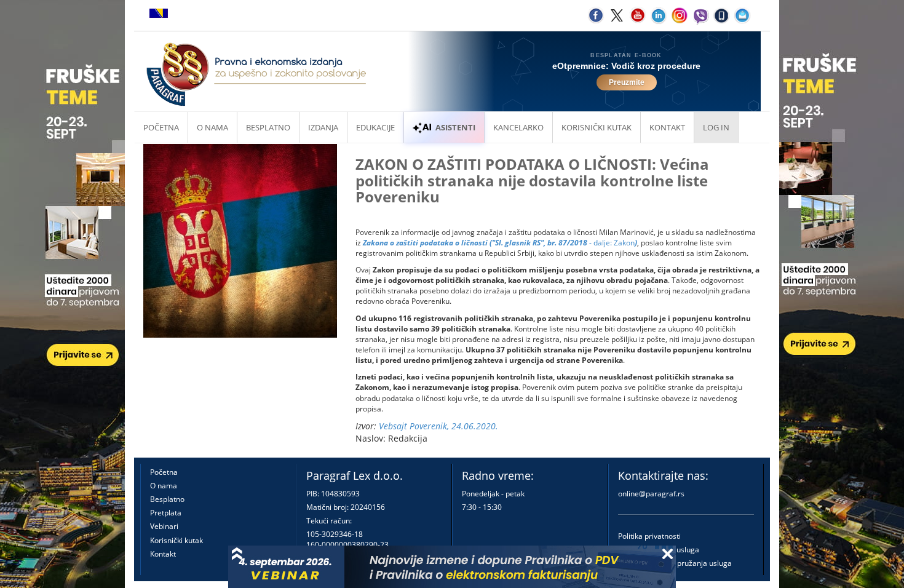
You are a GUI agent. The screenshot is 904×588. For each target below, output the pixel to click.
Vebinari (164, 526)
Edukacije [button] (375, 127)
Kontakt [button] (667, 127)
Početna (161, 127)
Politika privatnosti (649, 536)
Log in (716, 127)
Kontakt (163, 554)
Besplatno (268, 127)
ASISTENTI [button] (455, 127)
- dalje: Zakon (500, 242)
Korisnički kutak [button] (596, 127)
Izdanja (323, 127)
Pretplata (165, 512)
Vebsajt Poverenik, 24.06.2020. (438, 426)
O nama (212, 127)
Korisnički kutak (176, 540)
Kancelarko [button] (518, 127)
